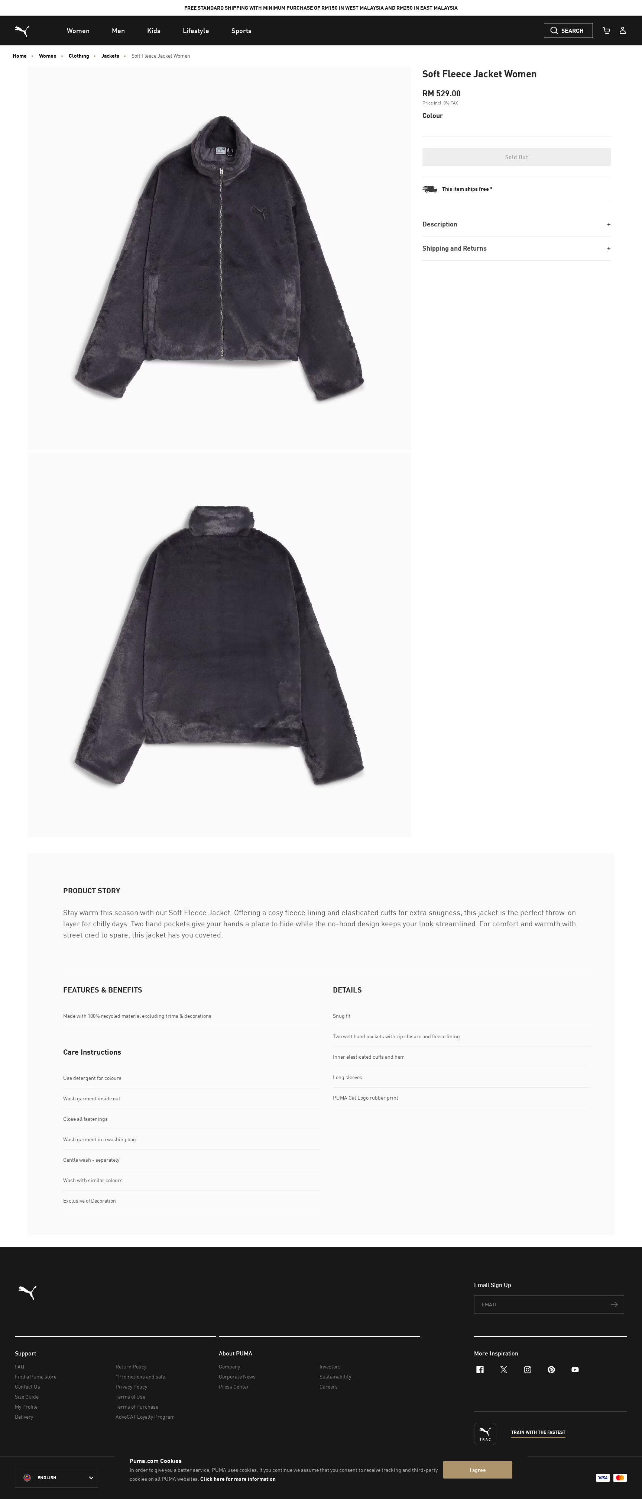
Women (47, 56)
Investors (330, 1366)
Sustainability (335, 1376)
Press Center (234, 1386)
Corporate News (237, 1376)
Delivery (24, 1416)
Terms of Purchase (137, 1406)
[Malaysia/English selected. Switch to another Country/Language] (56, 1477)
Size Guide (27, 1396)
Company (229, 1366)
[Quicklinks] (623, 30)
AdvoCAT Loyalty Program (145, 1416)
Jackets (110, 56)
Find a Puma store (35, 1376)
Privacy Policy (131, 1386)
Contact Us (27, 1386)
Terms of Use (130, 1396)
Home (20, 56)
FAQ (19, 1366)
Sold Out (516, 157)
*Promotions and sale (140, 1376)
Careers (329, 1386)
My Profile (26, 1406)
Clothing (79, 56)
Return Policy (131, 1366)
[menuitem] (78, 30)
